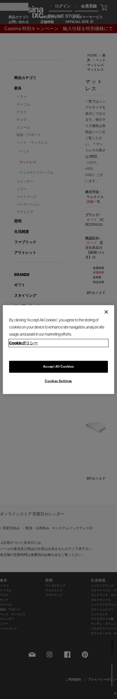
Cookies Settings (58, 381)
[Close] (106, 312)
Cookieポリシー (23, 342)
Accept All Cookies (58, 366)
